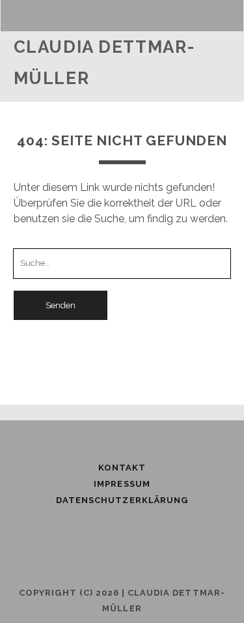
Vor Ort (54, 97)
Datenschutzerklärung (122, 500)
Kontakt (122, 467)
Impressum (122, 484)
